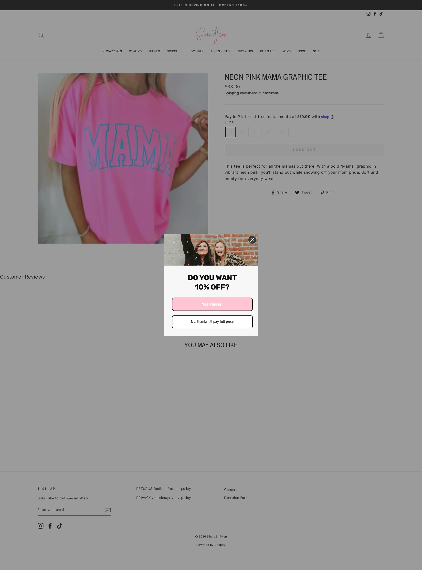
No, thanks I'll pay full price (212, 322)
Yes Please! (212, 304)
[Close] (252, 240)
